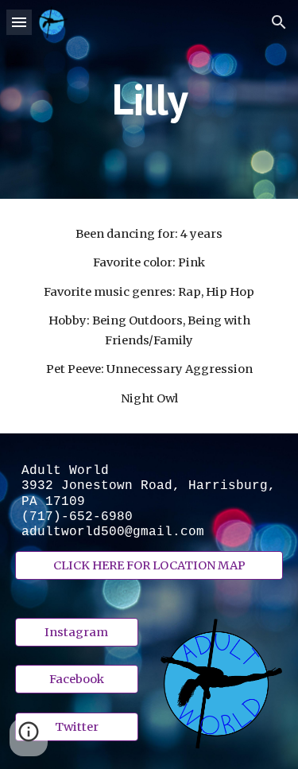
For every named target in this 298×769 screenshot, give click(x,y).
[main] (149, 99)
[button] (19, 22)
